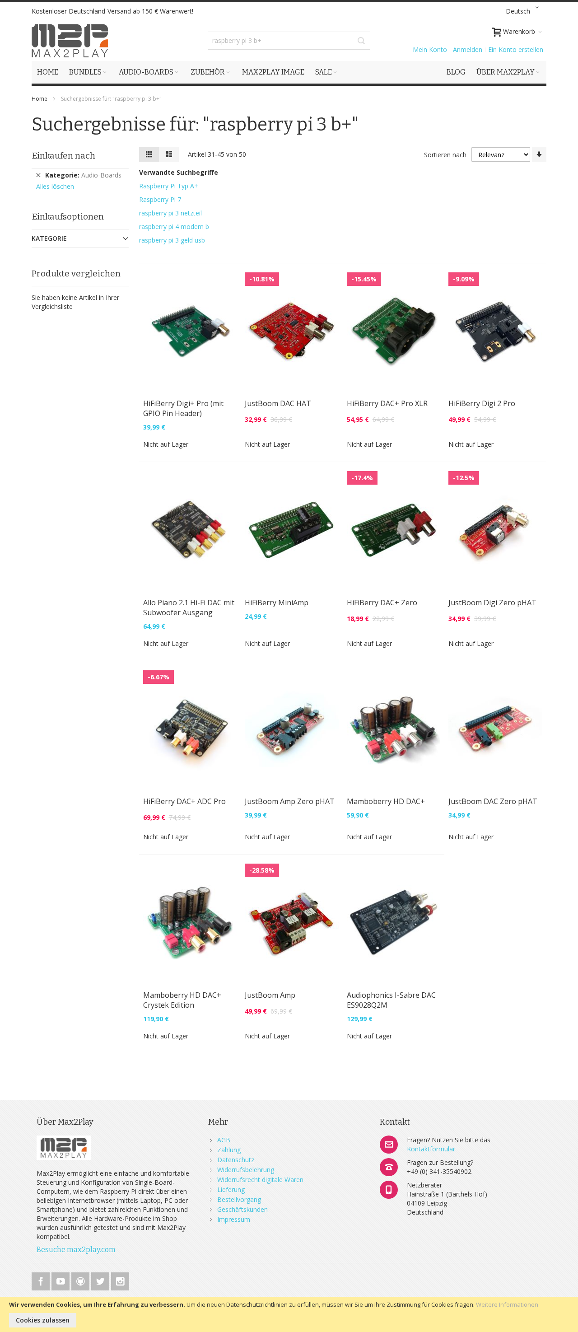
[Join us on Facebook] (41, 1280)
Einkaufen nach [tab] (63, 155)
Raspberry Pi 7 (160, 199)
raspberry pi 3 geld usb (172, 240)
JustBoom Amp (270, 995)
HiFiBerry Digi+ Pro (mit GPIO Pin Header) (183, 408)
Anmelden (467, 49)
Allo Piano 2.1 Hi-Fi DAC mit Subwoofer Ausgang (188, 607)
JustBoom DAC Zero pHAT (492, 801)
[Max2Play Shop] (70, 40)
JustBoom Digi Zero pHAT (492, 603)
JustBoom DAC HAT (278, 403)
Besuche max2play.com (76, 1249)
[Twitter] (101, 1280)
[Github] (81, 1280)
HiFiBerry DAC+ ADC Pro (184, 801)
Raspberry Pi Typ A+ (168, 186)
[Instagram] (120, 1280)
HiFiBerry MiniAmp (276, 603)
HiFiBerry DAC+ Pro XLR (387, 403)
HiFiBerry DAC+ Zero (382, 603)
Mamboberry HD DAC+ (386, 801)
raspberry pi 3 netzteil (170, 213)
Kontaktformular (431, 1149)
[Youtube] (61, 1280)
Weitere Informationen (507, 1304)
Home (40, 99)
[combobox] (289, 41)
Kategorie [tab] (49, 238)
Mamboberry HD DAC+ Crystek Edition (182, 1000)
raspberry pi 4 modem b (174, 226)
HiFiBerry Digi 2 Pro (481, 403)
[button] (524, 11)
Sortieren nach (445, 154)
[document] (289, 1314)
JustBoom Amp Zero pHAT (290, 801)
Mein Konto (430, 49)
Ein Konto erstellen (515, 49)
